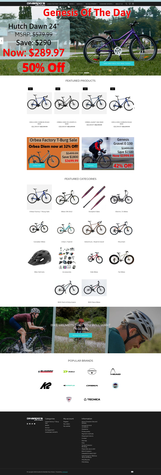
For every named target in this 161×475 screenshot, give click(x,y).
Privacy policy (86, 431)
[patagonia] (115, 386)
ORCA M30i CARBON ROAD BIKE (121, 123)
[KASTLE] (68, 386)
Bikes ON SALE (66, 211)
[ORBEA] (92, 386)
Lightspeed (65, 472)
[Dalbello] (68, 372)
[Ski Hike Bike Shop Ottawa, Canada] (36, 4)
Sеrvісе (47, 427)
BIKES (47, 425)
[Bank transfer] (132, 472)
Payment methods (87, 434)
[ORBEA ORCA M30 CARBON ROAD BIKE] (39, 103)
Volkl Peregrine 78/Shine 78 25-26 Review (89, 456)
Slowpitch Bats (94, 211)
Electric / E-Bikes (121, 211)
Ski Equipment (49, 430)
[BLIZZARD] (45, 372)
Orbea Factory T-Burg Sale (57, 4)
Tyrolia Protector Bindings (87, 445)
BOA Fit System (86, 451)
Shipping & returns (87, 436)
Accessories (66, 272)
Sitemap (84, 440)
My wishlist (66, 426)
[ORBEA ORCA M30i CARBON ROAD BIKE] (121, 103)
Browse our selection (80, 335)
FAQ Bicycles (86, 459)
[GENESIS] (92, 372)
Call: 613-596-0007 (31, 1)
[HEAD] (115, 372)
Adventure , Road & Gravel (94, 242)
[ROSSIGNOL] (68, 400)
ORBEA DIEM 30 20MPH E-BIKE (67, 123)
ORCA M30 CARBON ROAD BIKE (39, 123)
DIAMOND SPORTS (51, 432)
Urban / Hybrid (66, 242)
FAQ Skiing (85, 462)
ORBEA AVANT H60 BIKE (94, 122)
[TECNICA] (92, 400)
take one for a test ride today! (116, 63)
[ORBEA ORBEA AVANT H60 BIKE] (94, 103)
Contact (84, 438)
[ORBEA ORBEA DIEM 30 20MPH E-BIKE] (66, 103)
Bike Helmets (39, 272)
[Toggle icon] (126, 3)
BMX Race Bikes (94, 302)
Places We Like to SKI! (88, 449)
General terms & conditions (87, 426)
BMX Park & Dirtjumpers (67, 302)
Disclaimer (85, 429)
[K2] (45, 386)
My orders (66, 424)
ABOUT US (119, 4)
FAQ (83, 443)
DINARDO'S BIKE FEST (89, 453)
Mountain (121, 242)
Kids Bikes (94, 272)
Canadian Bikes (39, 242)
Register (66, 421)
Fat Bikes (121, 272)
